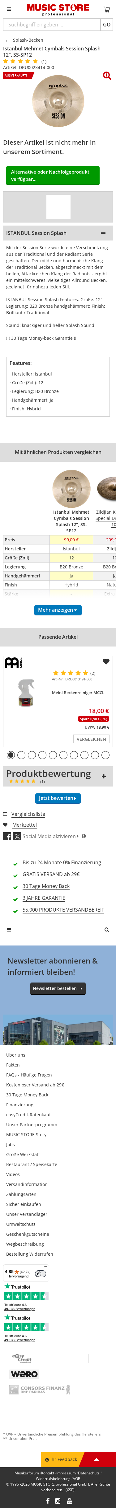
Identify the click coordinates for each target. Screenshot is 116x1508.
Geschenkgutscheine (27, 1234)
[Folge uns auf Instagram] (58, 1501)
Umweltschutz (21, 1224)
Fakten (13, 1065)
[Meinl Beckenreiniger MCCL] (26, 693)
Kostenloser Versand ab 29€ (35, 1085)
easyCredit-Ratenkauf (28, 1115)
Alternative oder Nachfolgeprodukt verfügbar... (50, 175)
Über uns (15, 1055)
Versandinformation (27, 1184)
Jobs (10, 1144)
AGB (76, 1478)
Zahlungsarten (21, 1194)
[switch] (40, 1273)
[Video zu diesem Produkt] (58, 207)
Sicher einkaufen (23, 1204)
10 (105, 755)
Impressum (66, 1473)
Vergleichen (91, 739)
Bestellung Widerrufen (29, 1254)
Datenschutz (89, 1473)
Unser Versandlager (26, 1214)
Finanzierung (19, 1105)
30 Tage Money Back (27, 1095)
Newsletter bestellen (55, 988)
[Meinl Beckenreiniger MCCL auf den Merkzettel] (106, 661)
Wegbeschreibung (25, 1244)
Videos (13, 1174)
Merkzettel (24, 824)
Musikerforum (27, 1473)
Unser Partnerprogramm (31, 1124)
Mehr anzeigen (55, 609)
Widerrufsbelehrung (53, 1478)
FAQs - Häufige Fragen (29, 1075)
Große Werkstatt (23, 1154)
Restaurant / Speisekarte (31, 1164)
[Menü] (45, 1268)
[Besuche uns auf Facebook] (48, 1501)
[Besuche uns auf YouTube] (70, 1501)
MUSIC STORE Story (26, 1134)
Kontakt (47, 1473)
